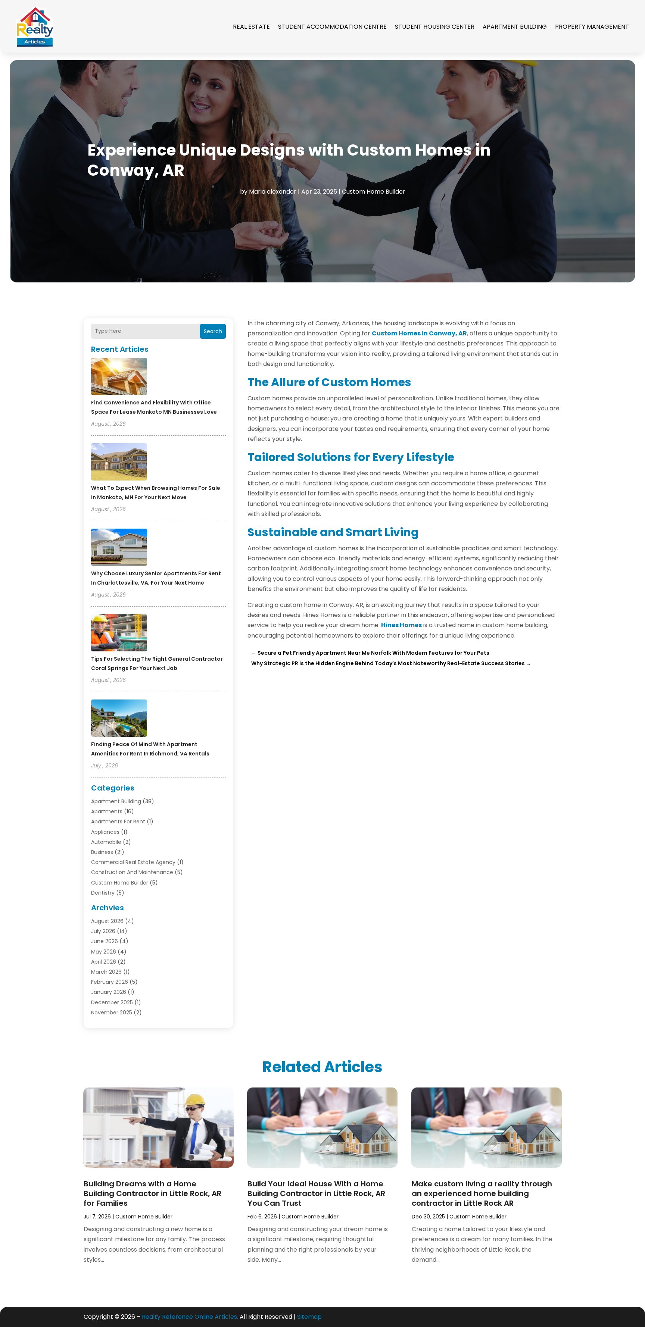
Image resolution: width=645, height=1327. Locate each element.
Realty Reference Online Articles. (190, 1316)
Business (102, 852)
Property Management (592, 26)
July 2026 (103, 931)
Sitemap (309, 1316)
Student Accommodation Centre (332, 26)
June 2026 (104, 941)
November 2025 (111, 1012)
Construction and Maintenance (132, 872)
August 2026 (107, 921)
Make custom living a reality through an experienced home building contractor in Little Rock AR (482, 1193)
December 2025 (112, 1002)
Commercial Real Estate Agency (133, 862)
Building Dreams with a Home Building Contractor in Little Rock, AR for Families (152, 1193)
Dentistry (103, 892)
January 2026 (108, 992)
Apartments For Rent (118, 821)
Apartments (106, 811)
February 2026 (109, 982)
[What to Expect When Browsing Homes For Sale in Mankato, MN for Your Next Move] (119, 463)
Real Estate (251, 26)
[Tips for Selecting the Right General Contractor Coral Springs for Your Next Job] (119, 634)
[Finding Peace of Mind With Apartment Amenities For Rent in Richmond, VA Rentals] (119, 719)
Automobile (106, 842)
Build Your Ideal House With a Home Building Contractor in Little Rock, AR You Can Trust (316, 1193)
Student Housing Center (434, 26)
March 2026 (106, 972)
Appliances (105, 832)
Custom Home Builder (373, 191)
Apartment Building (515, 26)
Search (213, 331)
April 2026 (103, 961)
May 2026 (103, 951)
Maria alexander (272, 191)
